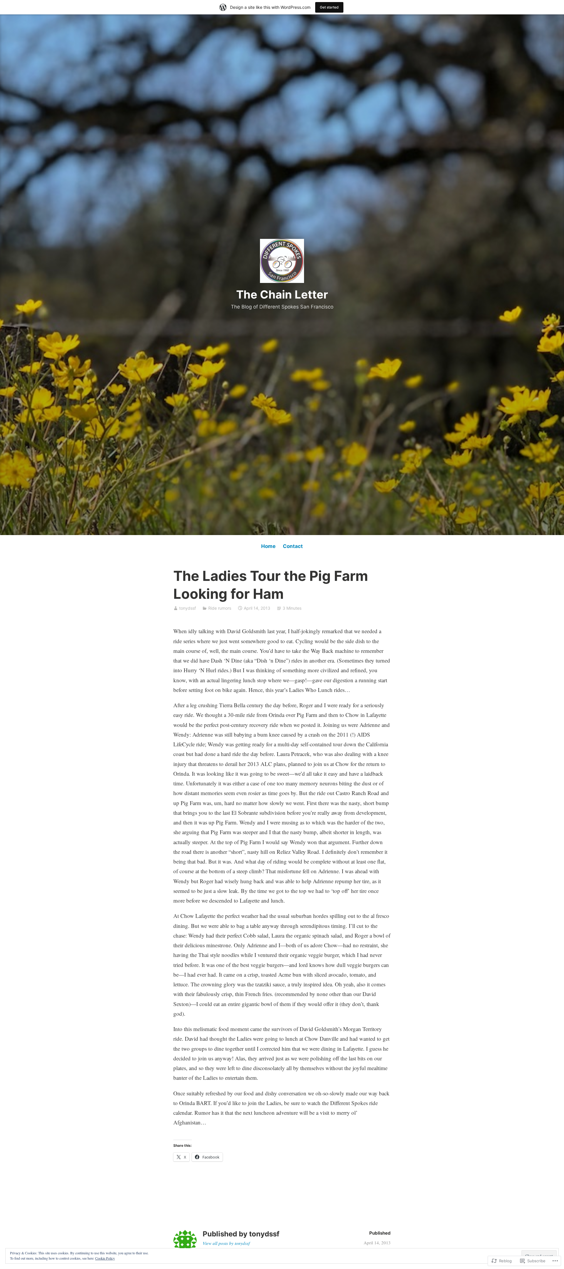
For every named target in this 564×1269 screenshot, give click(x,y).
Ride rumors (219, 608)
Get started (329, 7)
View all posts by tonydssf (226, 1243)
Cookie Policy (105, 1258)
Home (268, 546)
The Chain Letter (282, 294)
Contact (293, 546)
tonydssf (187, 608)
